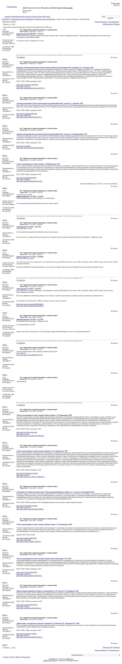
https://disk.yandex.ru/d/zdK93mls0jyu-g (28, 608)
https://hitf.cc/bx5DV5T (23, 507)
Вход (58, 8)
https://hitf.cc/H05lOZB (23, 115)
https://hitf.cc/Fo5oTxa (23, 86)
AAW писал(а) (21, 227)
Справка (12, 16)
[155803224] (20, 57)
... (11, 24)
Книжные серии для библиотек (45, 19)
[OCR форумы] (12, 7)
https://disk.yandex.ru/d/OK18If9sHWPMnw (30, 509)
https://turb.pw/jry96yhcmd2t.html (26, 432)
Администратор (36, 16)
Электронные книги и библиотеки (22, 19)
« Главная (5, 657)
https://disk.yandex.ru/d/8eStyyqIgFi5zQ (28, 541)
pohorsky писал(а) (22, 34)
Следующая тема (113, 22)
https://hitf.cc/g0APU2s (23, 574)
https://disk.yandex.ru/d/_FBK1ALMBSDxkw (30, 477)
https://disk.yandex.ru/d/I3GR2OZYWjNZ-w (30, 306)
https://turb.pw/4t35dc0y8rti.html (26, 178)
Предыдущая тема (101, 22)
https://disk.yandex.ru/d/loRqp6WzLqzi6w (29, 181)
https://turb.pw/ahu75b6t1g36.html (26, 605)
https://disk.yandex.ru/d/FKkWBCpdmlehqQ (30, 148)
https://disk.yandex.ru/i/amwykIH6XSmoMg (29, 304)
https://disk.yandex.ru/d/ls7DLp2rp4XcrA (29, 117)
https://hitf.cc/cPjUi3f (22, 475)
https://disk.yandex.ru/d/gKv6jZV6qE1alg (29, 576)
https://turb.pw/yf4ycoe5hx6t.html (26, 572)
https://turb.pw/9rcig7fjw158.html (26, 634)
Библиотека (46, 16)
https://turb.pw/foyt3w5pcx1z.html (26, 506)
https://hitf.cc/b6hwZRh (23, 540)
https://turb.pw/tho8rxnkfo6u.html (26, 114)
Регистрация (68, 8)
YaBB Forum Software (50, 660)
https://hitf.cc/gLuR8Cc (23, 146)
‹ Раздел (12, 657)
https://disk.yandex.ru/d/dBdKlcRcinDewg (29, 637)
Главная (7, 16)
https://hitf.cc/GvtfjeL (22, 434)
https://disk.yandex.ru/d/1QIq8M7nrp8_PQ (29, 355)
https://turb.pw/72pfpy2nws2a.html (27, 473)
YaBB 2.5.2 (69, 659)
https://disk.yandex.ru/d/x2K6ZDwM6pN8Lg (30, 436)
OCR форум (6, 19)
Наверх (4, 59)
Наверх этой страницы (22, 657)
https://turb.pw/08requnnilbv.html (26, 538)
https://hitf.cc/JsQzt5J (22, 635)
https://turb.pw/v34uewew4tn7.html (27, 85)
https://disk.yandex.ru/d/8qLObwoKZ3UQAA (30, 88)
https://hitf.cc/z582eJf (22, 606)
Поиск (17, 16)
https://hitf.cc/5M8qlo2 (23, 179)
